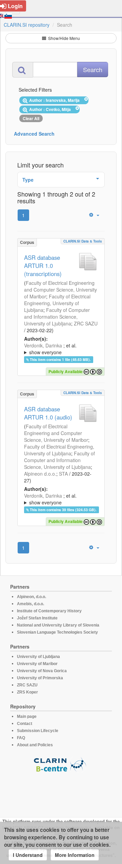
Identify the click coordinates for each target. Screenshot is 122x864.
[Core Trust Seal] (61, 791)
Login (15, 6)
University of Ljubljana (38, 656)
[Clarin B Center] (61, 764)
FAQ (21, 737)
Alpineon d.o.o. (40, 473)
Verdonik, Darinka (43, 345)
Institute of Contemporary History (49, 611)
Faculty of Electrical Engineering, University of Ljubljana (57, 303)
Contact (24, 723)
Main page (27, 716)
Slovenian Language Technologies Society (57, 632)
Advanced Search (34, 133)
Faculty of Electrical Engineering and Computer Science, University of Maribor (60, 289)
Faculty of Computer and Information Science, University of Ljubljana (57, 316)
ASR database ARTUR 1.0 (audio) (48, 413)
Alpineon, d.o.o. (31, 596)
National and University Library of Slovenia (58, 625)
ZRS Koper (27, 692)
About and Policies (35, 745)
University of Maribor (37, 663)
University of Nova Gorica (42, 670)
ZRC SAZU (86, 323)
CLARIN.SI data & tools (82, 241)
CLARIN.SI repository (26, 24)
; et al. (50, 349)
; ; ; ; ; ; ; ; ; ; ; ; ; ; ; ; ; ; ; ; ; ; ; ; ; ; (61, 499)
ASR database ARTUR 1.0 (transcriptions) (43, 265)
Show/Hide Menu (63, 38)
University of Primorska (40, 678)
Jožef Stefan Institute (37, 618)
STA (63, 473)
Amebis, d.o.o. (30, 603)
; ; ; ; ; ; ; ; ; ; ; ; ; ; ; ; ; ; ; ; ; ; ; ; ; (61, 349)
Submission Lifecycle (37, 730)
